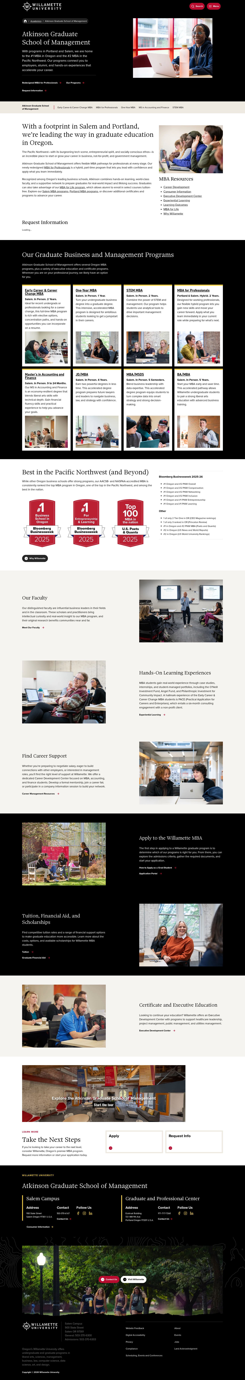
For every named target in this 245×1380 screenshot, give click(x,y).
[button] (103, 1093)
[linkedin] (90, 1213)
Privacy (129, 1341)
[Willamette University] (42, 7)
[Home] (25, 21)
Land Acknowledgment (185, 1348)
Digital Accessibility (135, 1335)
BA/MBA (183, 374)
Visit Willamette (136, 1279)
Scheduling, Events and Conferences (144, 1355)
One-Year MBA (128, 107)
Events (177, 1335)
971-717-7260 (164, 1213)
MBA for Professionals (107, 107)
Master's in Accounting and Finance (44, 376)
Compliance (132, 1348)
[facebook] (78, 1213)
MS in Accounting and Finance (154, 107)
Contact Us (111, 1279)
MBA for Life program (72, 187)
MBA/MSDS (135, 374)
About (177, 1328)
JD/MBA (82, 374)
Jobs (176, 1341)
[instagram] (84, 1213)
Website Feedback (135, 1328)
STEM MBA (178, 107)
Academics (35, 21)
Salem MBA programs (55, 191)
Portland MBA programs (84, 191)
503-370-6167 (63, 1213)
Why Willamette (37, 558)
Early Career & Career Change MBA (75, 107)
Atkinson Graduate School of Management (35, 107)
